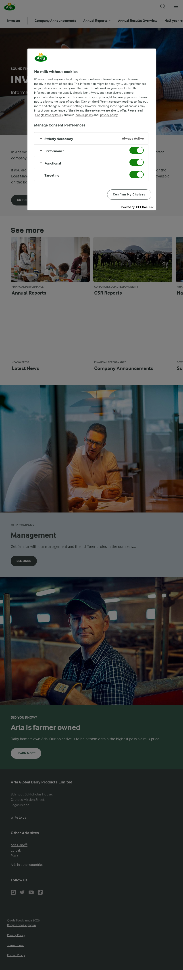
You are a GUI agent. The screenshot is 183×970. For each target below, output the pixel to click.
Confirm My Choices (129, 194)
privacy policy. (109, 115)
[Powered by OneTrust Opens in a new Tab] (137, 207)
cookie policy (84, 115)
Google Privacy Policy (49, 115)
